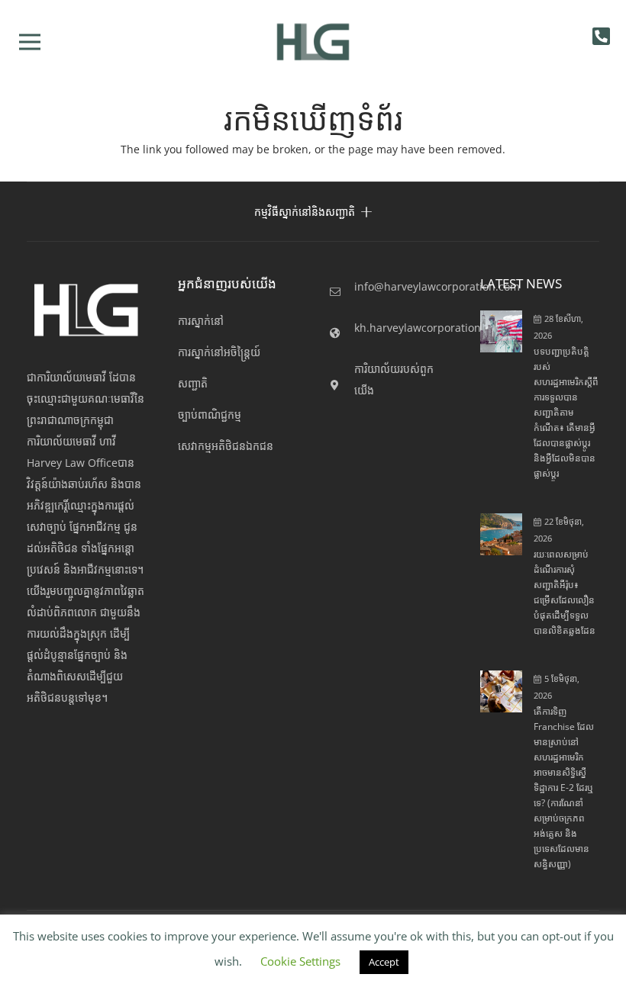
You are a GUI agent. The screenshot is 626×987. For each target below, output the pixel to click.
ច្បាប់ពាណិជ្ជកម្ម (209, 414)
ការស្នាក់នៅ (201, 320)
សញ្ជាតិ (193, 383)
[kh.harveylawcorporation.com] (341, 333)
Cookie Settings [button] (300, 961)
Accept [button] (384, 962)
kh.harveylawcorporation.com (429, 327)
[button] (30, 42)
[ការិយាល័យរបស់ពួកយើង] (341, 385)
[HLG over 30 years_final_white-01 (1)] (86, 310)
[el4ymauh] (313, 42)
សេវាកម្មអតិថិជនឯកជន (225, 446)
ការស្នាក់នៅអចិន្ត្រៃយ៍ (219, 352)
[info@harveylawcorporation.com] (341, 292)
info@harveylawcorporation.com (437, 286)
